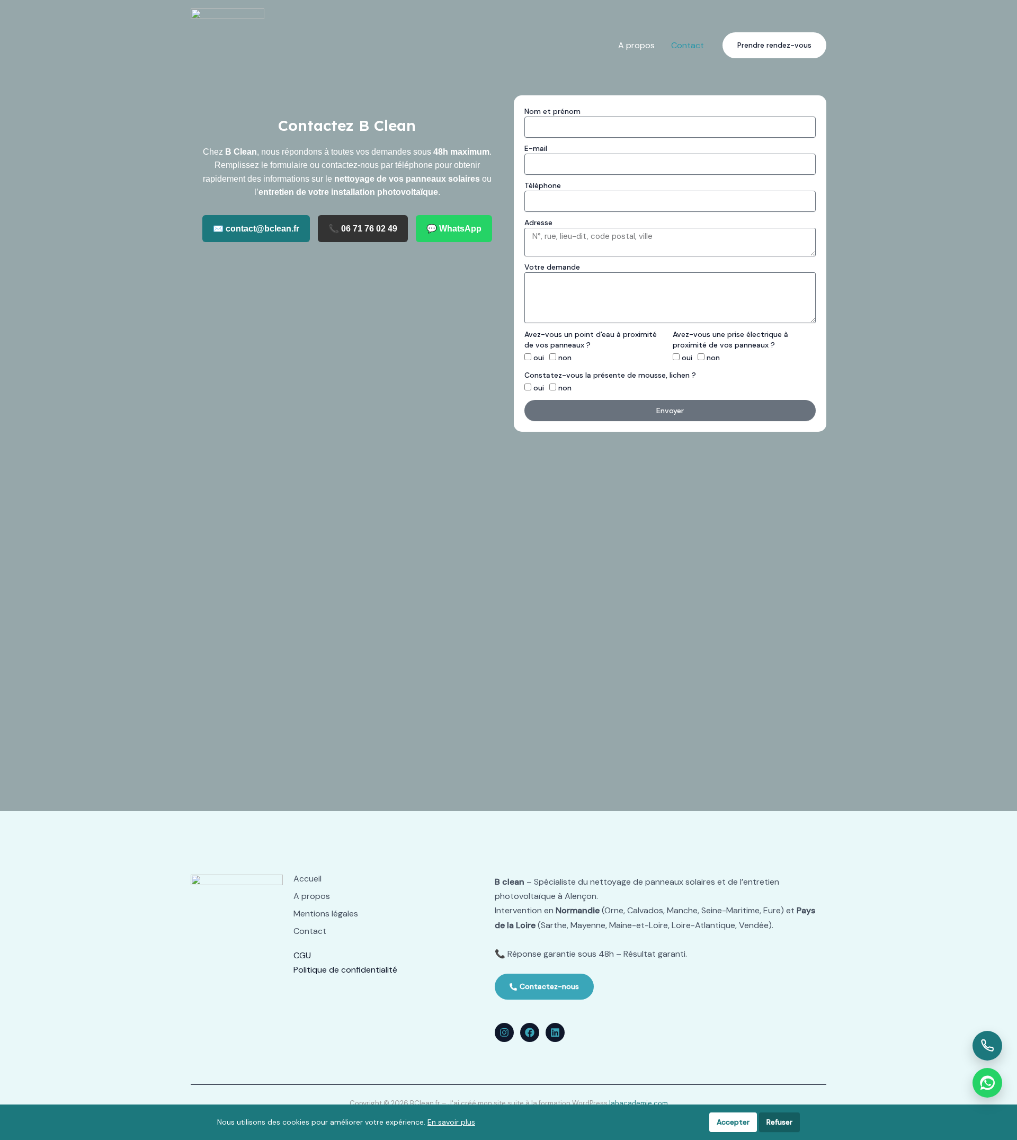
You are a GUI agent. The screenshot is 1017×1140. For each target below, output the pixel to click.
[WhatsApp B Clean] (987, 1083)
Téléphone (542, 185)
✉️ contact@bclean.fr (256, 228)
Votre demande (552, 267)
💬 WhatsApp (453, 228)
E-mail (535, 148)
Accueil (307, 879)
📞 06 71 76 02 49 (362, 228)
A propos (311, 896)
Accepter (733, 1122)
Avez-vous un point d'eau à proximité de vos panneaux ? (590, 339)
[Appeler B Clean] (987, 1046)
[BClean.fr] (227, 44)
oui (538, 357)
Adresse (538, 222)
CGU (302, 955)
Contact (309, 931)
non (565, 357)
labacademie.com (638, 1103)
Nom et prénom (552, 111)
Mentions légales (325, 914)
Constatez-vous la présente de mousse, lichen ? (610, 375)
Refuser (779, 1122)
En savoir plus (451, 1122)
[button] (774, 45)
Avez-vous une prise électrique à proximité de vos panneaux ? (730, 339)
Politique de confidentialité (345, 969)
